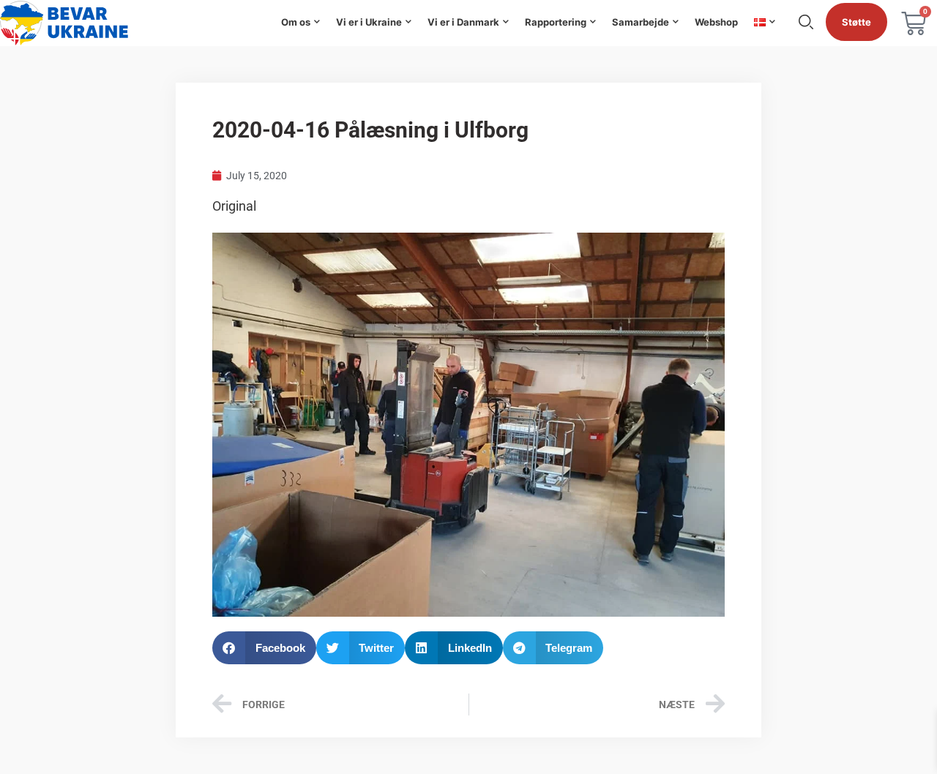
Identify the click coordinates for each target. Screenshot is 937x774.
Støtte (856, 22)
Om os (295, 22)
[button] (264, 647)
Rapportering (555, 22)
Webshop (716, 22)
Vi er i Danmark (463, 22)
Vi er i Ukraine (369, 22)
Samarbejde (640, 22)
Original (234, 206)
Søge (806, 22)
